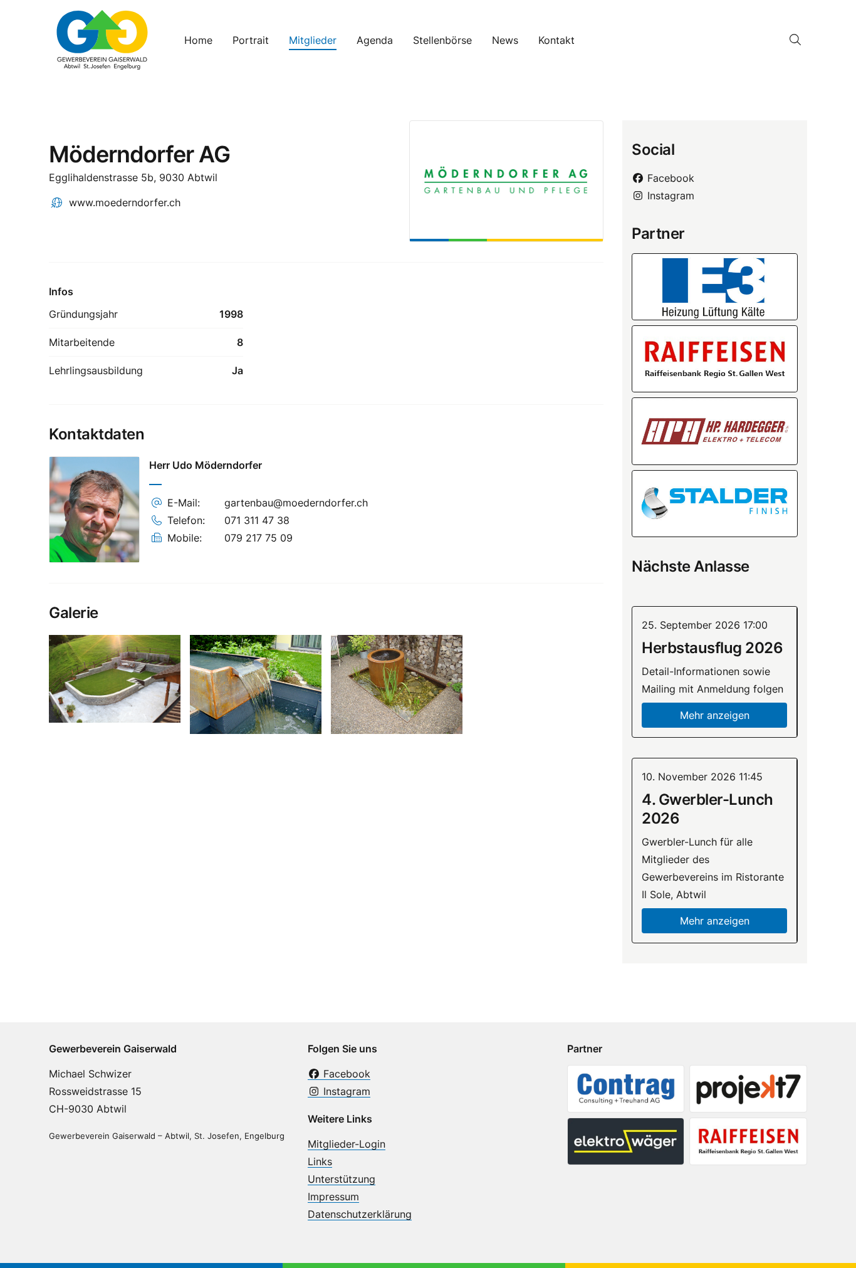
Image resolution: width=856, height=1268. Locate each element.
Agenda (375, 40)
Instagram (669, 195)
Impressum (333, 1196)
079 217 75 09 (258, 538)
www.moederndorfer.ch (124, 202)
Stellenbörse (442, 40)
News (505, 40)
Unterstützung (341, 1179)
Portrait (250, 40)
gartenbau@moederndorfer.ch (296, 502)
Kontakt (556, 40)
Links (320, 1161)
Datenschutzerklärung (360, 1214)
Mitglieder (313, 40)
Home (198, 40)
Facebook (669, 178)
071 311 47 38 (257, 520)
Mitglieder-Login (346, 1144)
